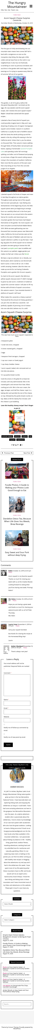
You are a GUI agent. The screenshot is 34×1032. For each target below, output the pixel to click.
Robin (10, 571)
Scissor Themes (13, 1027)
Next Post (27, 453)
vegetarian (20, 440)
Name (6, 699)
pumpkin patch (13, 248)
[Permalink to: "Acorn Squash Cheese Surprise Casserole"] (17, 35)
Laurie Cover (12, 624)
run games (6, 985)
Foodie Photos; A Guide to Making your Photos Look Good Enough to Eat (17, 488)
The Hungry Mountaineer (17, 5)
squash (12, 440)
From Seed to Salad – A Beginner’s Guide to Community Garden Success (16, 968)
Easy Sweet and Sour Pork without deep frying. (17, 553)
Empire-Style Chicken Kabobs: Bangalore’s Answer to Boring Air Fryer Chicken (17, 937)
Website (6, 717)
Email (6, 708)
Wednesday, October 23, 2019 (23, 23)
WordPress (17, 1029)
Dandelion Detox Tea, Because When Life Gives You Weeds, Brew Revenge (17, 521)
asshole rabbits (7, 436)
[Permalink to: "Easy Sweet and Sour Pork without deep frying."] (17, 538)
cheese (24, 436)
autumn (17, 436)
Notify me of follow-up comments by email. (16, 729)
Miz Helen (12, 599)
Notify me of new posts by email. (15, 737)
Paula (5, 967)
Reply (10, 572)
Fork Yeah (17, 15)
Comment (7, 673)
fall (30, 436)
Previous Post (9, 453)
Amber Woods (7, 23)
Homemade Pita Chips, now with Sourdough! (15, 986)
